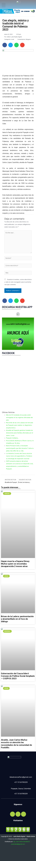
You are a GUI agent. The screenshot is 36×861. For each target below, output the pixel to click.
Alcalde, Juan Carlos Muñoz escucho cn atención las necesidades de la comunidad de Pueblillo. (16, 744)
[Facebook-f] (12, 814)
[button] (4, 5)
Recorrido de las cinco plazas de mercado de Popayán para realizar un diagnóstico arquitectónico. (19, 425)
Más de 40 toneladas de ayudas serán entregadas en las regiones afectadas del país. (19, 417)
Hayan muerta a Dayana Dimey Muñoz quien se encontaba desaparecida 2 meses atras (15, 564)
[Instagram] (18, 814)
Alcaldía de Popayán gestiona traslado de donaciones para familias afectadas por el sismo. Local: (19, 432)
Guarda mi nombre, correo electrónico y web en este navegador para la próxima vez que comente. (18, 282)
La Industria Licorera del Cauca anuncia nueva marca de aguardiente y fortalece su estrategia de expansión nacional (19, 456)
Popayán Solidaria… (12, 438)
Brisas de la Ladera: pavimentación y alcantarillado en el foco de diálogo (17, 619)
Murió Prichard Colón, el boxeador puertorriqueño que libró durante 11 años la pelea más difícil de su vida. (20, 448)
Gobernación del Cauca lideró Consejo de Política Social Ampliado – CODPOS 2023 (18, 676)
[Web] (18, 273)
